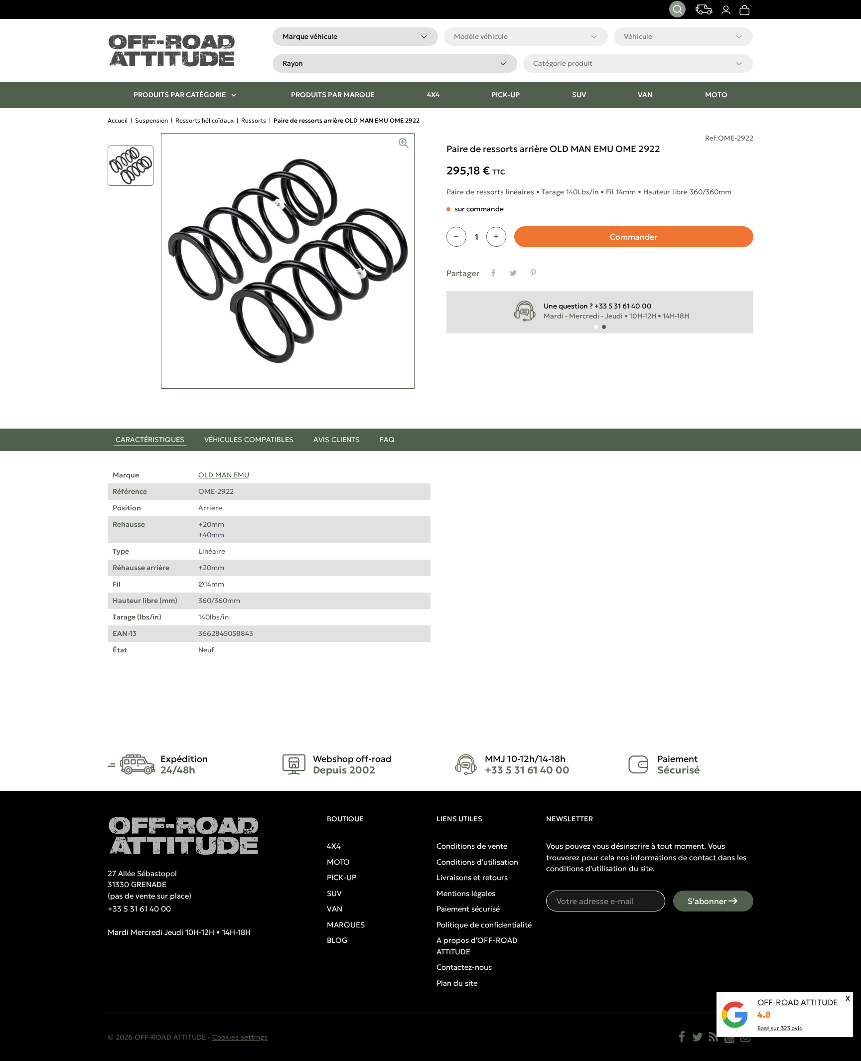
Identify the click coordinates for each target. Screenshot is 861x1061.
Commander (634, 237)
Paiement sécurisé (468, 908)
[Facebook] (682, 1037)
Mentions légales (465, 893)
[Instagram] (745, 1037)
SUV (334, 893)
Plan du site (456, 983)
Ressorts (253, 120)
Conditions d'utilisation (477, 862)
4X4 (334, 846)
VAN (334, 908)
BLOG (337, 940)
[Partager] (493, 273)
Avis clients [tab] (336, 439)
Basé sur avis (779, 1028)
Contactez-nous (464, 967)
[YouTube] (729, 1037)
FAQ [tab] (387, 439)
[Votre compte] (726, 9)
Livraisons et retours (472, 877)
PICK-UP (341, 877)
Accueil (118, 120)
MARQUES (346, 924)
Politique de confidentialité (484, 924)
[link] (744, 9)
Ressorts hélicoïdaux (204, 120)
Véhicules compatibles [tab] (248, 439)
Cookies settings (240, 1037)
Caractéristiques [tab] (150, 439)
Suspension (151, 120)
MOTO (338, 862)
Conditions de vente (471, 846)
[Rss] (713, 1037)
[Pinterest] (533, 273)
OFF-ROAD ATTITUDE (797, 1002)
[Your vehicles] (704, 9)
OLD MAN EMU (223, 474)
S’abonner (707, 901)
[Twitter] (698, 1037)
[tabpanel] (430, 574)
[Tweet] (513, 273)
